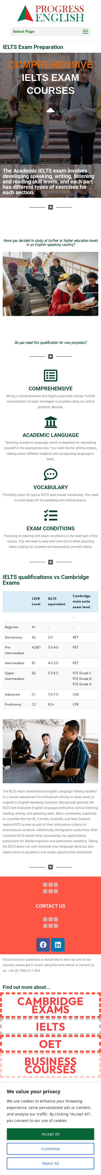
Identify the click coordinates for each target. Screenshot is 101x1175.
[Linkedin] (58, 945)
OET (50, 1044)
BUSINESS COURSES (50, 1065)
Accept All (51, 1134)
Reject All (50, 1163)
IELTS (50, 1026)
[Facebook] (43, 945)
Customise (50, 1148)
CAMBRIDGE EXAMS (50, 1005)
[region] (50, 1128)
